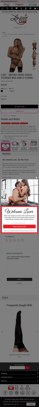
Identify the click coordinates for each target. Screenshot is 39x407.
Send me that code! (19, 226)
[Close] (36, 177)
